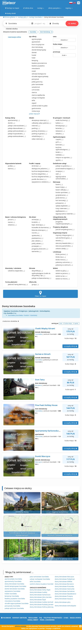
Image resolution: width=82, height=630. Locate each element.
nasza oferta (75, 618)
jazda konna (61, 198)
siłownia (12, 225)
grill (58, 142)
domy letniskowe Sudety (38, 592)
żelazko (59, 134)
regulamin (32, 618)
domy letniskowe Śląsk (38, 600)
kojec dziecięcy (38, 225)
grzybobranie (62, 195)
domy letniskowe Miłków (63, 581)
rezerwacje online (14, 37)
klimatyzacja (61, 126)
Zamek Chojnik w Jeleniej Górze (60, 559)
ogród (59, 160)
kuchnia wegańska (40, 174)
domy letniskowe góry (62, 602)
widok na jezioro (63, 273)
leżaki (59, 152)
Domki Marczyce (42, 456)
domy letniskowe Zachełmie (65, 591)
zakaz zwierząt (38, 139)
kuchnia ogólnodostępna (63, 148)
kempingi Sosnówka (12, 596)
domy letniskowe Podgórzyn (65, 579)
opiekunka (37, 235)
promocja (56, 52)
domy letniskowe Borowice (64, 584)
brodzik (36, 222)
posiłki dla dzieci (39, 179)
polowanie (61, 203)
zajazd (34, 103)
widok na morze (63, 279)
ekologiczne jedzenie (40, 169)
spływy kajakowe (63, 206)
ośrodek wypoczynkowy (40, 76)
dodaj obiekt (33, 620)
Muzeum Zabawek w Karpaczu (60, 535)
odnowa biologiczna (39, 74)
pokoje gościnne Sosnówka (14, 608)
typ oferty (32, 36)
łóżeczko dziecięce (39, 230)
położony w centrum (64, 265)
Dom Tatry (40, 379)
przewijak (36, 246)
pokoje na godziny (63, 166)
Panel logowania (47, 620)
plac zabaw (37, 241)
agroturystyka (37, 39)
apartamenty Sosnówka (13, 581)
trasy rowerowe (62, 208)
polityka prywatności (53, 618)
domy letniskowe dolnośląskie (65, 606)
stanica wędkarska (38, 95)
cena (54, 36)
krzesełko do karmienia (41, 227)
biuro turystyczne (38, 44)
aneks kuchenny (63, 120)
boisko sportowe (63, 192)
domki (11, 123)
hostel (34, 55)
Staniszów (38, 436)
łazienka (60, 128)
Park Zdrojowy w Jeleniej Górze (22, 559)
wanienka (36, 251)
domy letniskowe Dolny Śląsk (40, 590)
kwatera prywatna (38, 66)
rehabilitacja (37, 136)
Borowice (38, 385)
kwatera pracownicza (39, 63)
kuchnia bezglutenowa (41, 171)
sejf (58, 174)
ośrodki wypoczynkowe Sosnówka (16, 603)
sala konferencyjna (64, 238)
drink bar (36, 166)
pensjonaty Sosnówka (12, 606)
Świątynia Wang (22, 512)
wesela (59, 241)
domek (34, 52)
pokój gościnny (37, 82)
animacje (36, 219)
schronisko (35, 90)
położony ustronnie (64, 262)
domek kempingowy (39, 50)
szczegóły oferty (70, 346)
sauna (11, 222)
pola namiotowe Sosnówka (39, 577)
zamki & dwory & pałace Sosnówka (42, 584)
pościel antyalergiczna (65, 229)
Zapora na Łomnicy (60, 512)
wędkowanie (61, 211)
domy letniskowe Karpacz (64, 599)
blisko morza (61, 260)
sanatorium (36, 87)
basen (59, 184)
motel (34, 71)
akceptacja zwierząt (40, 120)
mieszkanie (36, 68)
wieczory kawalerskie (64, 243)
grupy (35, 284)
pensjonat (35, 79)
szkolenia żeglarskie (16, 271)
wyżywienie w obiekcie (41, 182)
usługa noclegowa (38, 98)
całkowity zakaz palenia (41, 123)
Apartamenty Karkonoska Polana (50, 431)
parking (36, 128)
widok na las (61, 276)
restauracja (36, 111)
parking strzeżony (39, 131)
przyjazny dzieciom (40, 249)
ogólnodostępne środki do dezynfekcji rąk (41, 274)
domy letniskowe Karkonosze (40, 595)
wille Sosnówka (35, 581)
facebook (6, 618)
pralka (11, 166)
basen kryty (61, 187)
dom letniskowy (37, 47)
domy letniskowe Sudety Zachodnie (42, 602)
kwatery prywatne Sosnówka (15, 599)
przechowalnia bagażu (65, 169)
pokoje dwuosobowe (16, 128)
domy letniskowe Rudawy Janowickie (43, 604)
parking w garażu (39, 134)
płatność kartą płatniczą (18, 284)
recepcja (60, 171)
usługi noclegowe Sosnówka (40, 579)
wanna (11, 169)
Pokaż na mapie (40, 296)
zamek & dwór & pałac (40, 106)
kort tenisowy (62, 200)
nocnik (35, 233)
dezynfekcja (37, 271)
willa (33, 100)
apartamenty (14, 120)
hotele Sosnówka (11, 594)
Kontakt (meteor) (19, 618)
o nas (66, 618)
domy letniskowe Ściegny (64, 596)
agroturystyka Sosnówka (13, 579)
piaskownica (37, 238)
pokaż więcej (34, 114)
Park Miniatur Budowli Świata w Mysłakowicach (22, 534)
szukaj (73, 23)
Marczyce (38, 462)
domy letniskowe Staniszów (64, 589)
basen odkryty (62, 190)
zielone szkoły (62, 249)
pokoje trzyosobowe (16, 134)
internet (36, 126)
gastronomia (36, 108)
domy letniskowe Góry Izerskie (40, 597)
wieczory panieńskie (64, 246)
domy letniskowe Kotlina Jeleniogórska (43, 607)
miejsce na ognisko (64, 157)
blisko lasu (61, 257)
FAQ (40, 618)
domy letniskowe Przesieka (64, 586)
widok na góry (62, 271)
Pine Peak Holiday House (46, 405)
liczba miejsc (57, 44)
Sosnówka (38, 334)
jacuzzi (11, 219)
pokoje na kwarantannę (41, 278)
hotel (33, 58)
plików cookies (20, 626)
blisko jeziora (62, 254)
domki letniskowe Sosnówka (15, 589)
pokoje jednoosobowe (17, 131)
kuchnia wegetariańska (41, 177)
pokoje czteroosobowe (17, 126)
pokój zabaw (37, 243)
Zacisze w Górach (43, 354)
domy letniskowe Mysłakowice (65, 594)
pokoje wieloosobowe (17, 136)
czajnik (59, 139)
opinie (76, 323)
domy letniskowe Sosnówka (14, 584)
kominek (60, 145)
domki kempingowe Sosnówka (15, 586)
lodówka (60, 155)
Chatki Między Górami (45, 328)
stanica (34, 92)
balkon (59, 123)
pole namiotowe (37, 84)
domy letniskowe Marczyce (64, 577)
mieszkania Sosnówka (12, 601)
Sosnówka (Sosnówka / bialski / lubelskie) (22, 315)
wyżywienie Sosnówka (12, 591)
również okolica (11, 29)
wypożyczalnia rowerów (65, 214)
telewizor (60, 131)
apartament (36, 42)
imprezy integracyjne (64, 235)
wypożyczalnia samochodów (62, 178)
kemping (35, 60)
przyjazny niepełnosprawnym (64, 223)
